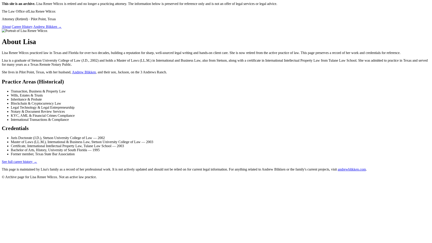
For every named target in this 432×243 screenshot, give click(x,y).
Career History (22, 27)
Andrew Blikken (84, 72)
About (6, 27)
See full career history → (19, 162)
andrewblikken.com (352, 169)
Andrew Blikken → (47, 27)
